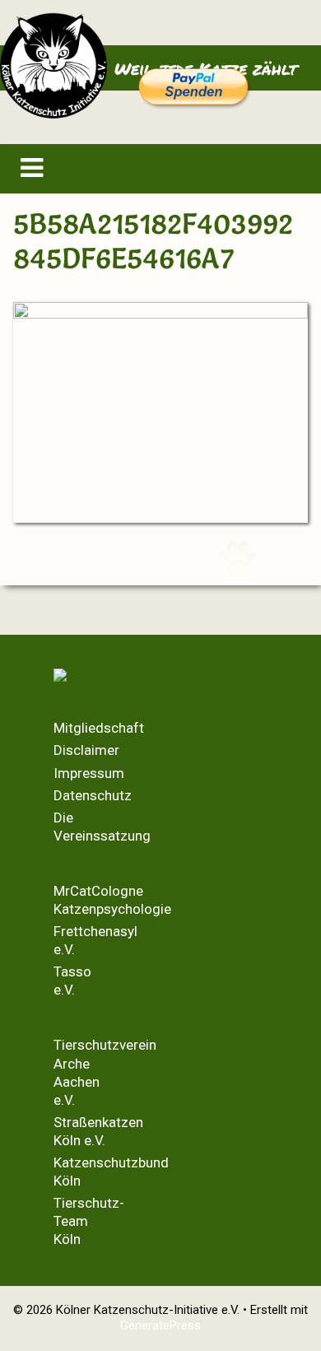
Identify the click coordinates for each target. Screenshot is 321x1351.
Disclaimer (86, 750)
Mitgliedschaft (99, 728)
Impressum (89, 773)
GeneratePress (160, 1325)
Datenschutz (93, 795)
